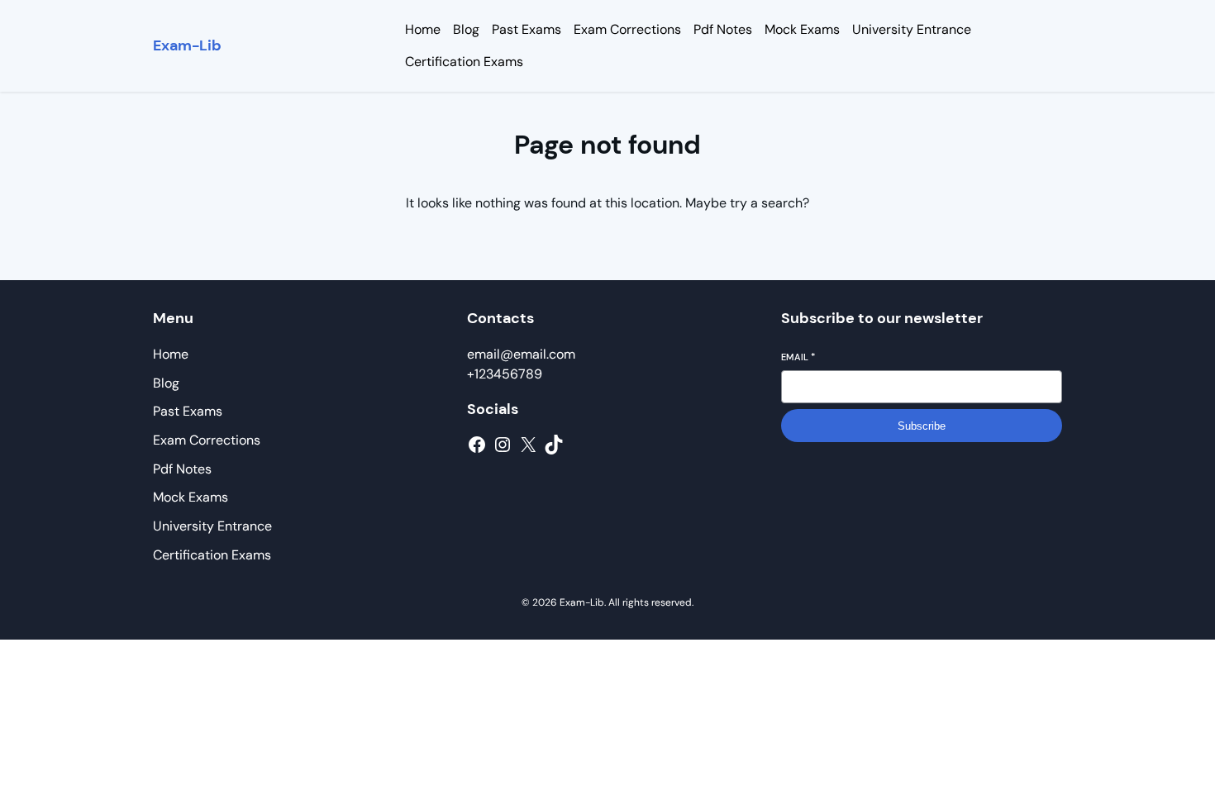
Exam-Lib (187, 45)
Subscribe (922, 426)
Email (798, 357)
